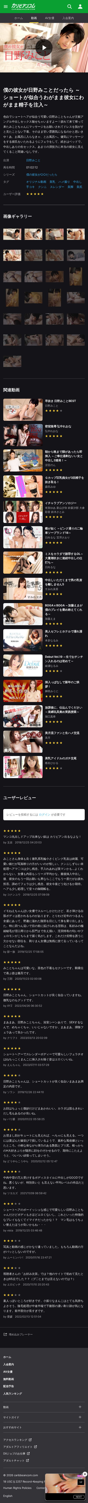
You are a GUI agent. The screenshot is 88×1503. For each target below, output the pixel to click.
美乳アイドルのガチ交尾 (61, 758)
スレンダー (57, 186)
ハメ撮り (64, 181)
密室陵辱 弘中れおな (58, 426)
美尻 (79, 186)
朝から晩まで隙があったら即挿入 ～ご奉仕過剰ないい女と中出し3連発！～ (64, 456)
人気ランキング (12, 1393)
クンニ (42, 186)
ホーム (18, 18)
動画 (34, 18)
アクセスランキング (15, 1439)
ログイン (44, 814)
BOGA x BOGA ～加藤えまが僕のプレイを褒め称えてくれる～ (63, 610)
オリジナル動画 (36, 181)
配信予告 (8, 1386)
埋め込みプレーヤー (21, 1334)
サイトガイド (11, 1417)
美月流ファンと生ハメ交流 (62, 733)
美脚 (70, 186)
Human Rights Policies (17, 1487)
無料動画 (8, 1379)
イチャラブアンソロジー (61, 503)
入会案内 (68, 18)
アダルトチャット (14, 1460)
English (7, 1495)
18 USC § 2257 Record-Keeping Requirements (32, 1481)
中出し (77, 181)
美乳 (52, 181)
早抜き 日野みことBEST (60, 401)
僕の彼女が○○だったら (41, 174)
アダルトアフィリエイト (18, 1446)
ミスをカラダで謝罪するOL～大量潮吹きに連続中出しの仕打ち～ (64, 558)
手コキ (30, 186)
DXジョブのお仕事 (14, 1453)
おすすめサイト (12, 1427)
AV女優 (49, 18)
